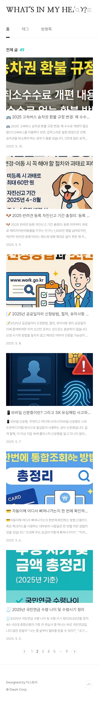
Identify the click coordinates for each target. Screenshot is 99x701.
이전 (25, 651)
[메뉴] (89, 10)
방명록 (46, 29)
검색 (77, 10)
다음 (74, 651)
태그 (25, 29)
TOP (89, 684)
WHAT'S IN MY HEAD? (46, 10)
